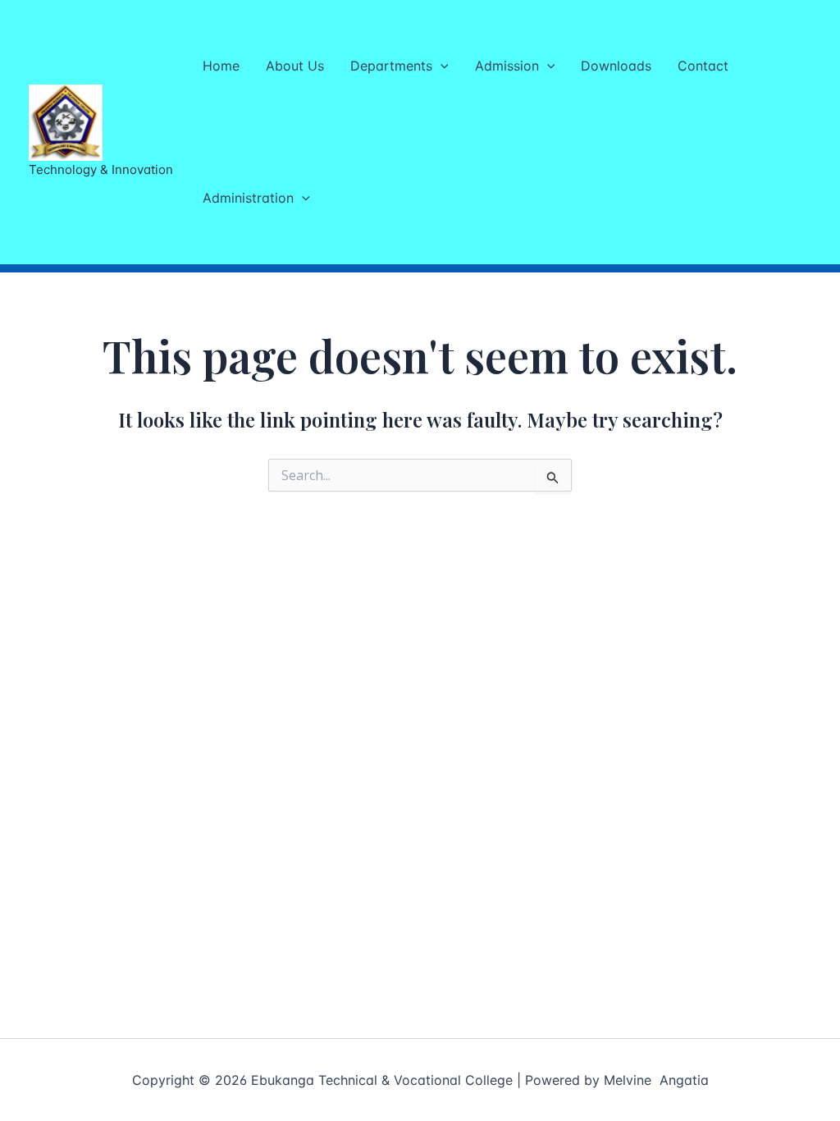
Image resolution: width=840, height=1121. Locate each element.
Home (221, 65)
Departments (391, 65)
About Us (295, 65)
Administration (248, 198)
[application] (440, 66)
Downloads (616, 65)
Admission (507, 65)
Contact (703, 65)
